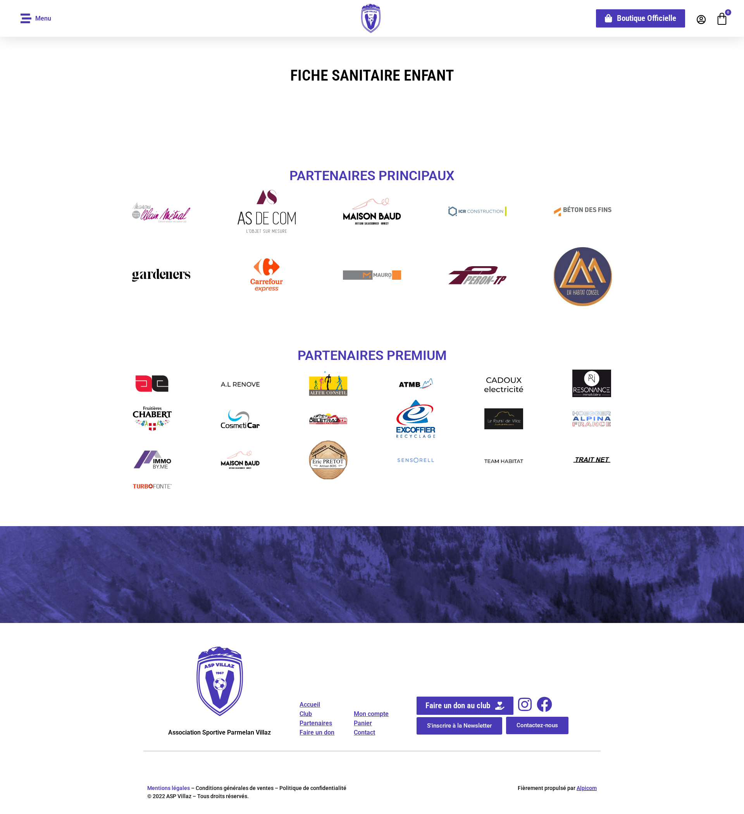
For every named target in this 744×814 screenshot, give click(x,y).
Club (306, 714)
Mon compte (371, 714)
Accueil (310, 704)
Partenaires (316, 723)
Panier (363, 723)
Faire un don (317, 732)
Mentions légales (168, 788)
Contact (364, 732)
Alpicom (587, 788)
